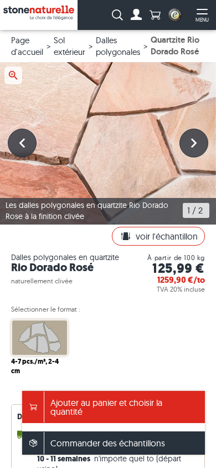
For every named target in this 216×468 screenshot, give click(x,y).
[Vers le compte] (136, 15)
